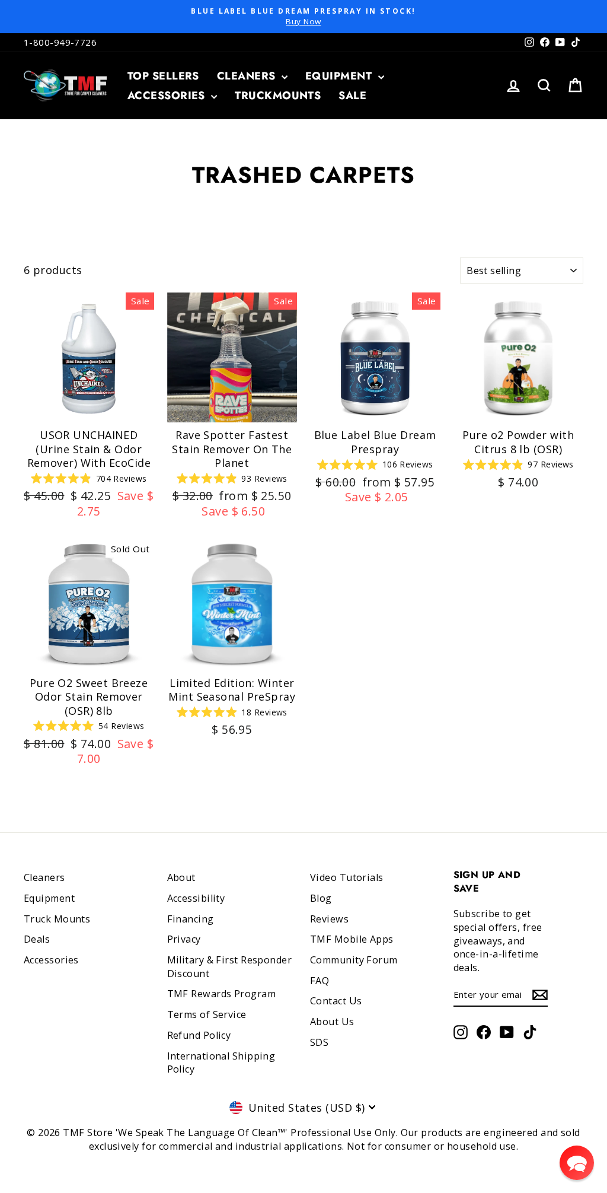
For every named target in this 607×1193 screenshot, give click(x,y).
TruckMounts (278, 95)
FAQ (319, 980)
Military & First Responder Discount (229, 966)
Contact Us (336, 1000)
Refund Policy (199, 1035)
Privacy (184, 939)
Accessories (167, 95)
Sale (352, 95)
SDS (319, 1042)
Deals (37, 939)
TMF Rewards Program (221, 993)
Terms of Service (207, 1014)
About (181, 877)
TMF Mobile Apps (352, 939)
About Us (332, 1021)
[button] (577, 1163)
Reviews (329, 918)
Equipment (340, 76)
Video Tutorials (347, 877)
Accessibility (196, 898)
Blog (321, 898)
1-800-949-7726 (60, 42)
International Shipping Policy (221, 1062)
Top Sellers (163, 76)
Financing (190, 918)
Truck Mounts (57, 918)
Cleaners (248, 76)
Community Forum (354, 959)
